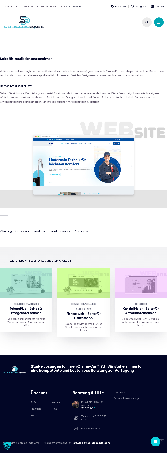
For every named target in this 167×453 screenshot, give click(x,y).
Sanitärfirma (81, 231)
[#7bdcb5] (26, 283)
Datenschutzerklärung (126, 398)
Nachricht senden (91, 428)
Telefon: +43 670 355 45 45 (93, 418)
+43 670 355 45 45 (73, 6)
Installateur (23, 231)
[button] (7, 446)
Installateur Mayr (20, 86)
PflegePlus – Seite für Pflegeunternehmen (26, 311)
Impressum (120, 392)
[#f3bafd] (141, 283)
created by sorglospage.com (91, 442)
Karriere (56, 402)
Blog (54, 408)
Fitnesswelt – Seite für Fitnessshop (83, 316)
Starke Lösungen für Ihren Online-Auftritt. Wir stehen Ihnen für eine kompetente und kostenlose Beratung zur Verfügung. (87, 368)
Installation (40, 231)
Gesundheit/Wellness (26, 304)
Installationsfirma (60, 231)
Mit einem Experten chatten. (92, 404)
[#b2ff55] (83, 283)
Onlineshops (83, 309)
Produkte (36, 408)
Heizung (7, 231)
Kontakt (35, 415)
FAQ (33, 402)
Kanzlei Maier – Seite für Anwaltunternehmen (141, 311)
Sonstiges (141, 304)
